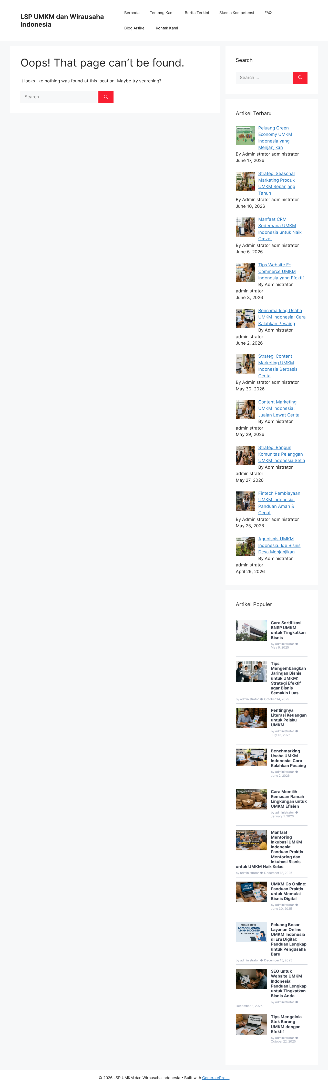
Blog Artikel (135, 28)
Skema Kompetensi (236, 12)
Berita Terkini (197, 12)
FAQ (268, 12)
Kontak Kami (167, 28)
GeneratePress (216, 1077)
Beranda (131, 12)
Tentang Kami (162, 12)
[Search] (106, 97)
